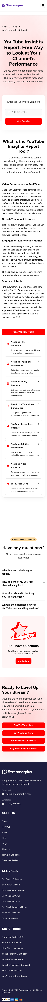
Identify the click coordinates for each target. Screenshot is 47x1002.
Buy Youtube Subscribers (13, 890)
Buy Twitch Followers (12, 879)
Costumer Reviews (11, 860)
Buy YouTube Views (23, 733)
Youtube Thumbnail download (16, 965)
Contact (5, 821)
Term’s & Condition (11, 855)
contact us (23, 661)
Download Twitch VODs (13, 937)
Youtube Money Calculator (14, 954)
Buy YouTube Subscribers (23, 741)
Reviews (6, 827)
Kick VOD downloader (12, 943)
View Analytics (23, 121)
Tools (14, 27)
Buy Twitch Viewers (11, 885)
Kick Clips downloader (12, 948)
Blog (4, 838)
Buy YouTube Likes (23, 725)
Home (5, 27)
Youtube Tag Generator (12, 959)
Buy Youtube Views (11, 896)
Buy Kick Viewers (10, 918)
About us (6, 849)
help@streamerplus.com (18, 794)
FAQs (4, 844)
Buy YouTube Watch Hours (23, 749)
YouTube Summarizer (12, 971)
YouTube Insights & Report (14, 30)
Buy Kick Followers (11, 913)
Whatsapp (6, 800)
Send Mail (6, 790)
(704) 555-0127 (14, 803)
